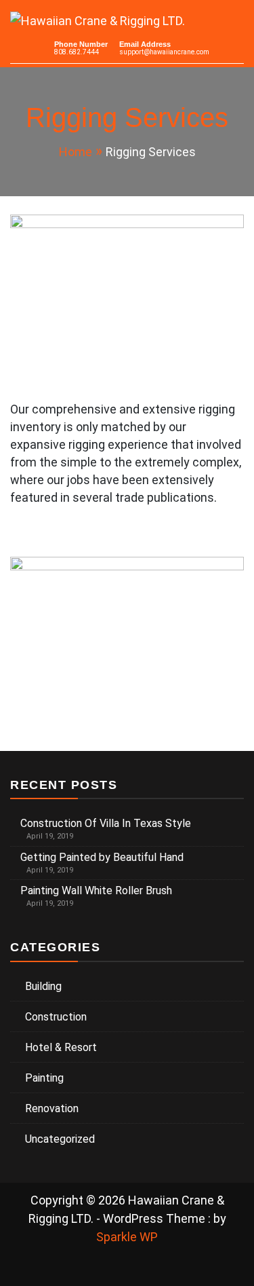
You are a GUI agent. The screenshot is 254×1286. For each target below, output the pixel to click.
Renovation (52, 1108)
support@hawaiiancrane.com (164, 52)
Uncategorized (60, 1139)
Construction (56, 1016)
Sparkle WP (127, 1237)
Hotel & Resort (61, 1047)
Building (43, 986)
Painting (44, 1077)
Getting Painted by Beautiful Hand (102, 857)
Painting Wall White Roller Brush (96, 890)
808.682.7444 (76, 52)
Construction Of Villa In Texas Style (105, 823)
